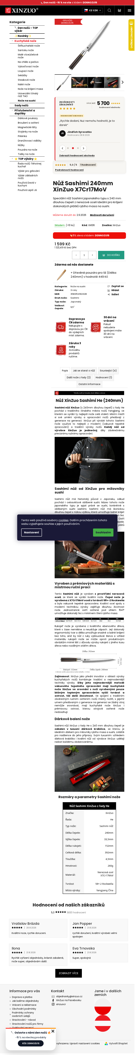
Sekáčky (22, 75)
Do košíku (113, 255)
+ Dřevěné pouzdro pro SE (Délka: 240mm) (94, 274)
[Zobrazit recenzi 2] (73, 148)
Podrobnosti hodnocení (69, 169)
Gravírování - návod (24, 1020)
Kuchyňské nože (25, 41)
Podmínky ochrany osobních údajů (23, 1014)
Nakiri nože (24, 84)
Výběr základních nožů (28, 177)
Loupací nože (25, 71)
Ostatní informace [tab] (89, 384)
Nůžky (21, 145)
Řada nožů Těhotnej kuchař (29, 165)
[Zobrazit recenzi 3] (78, 148)
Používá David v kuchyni (27, 184)
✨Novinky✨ (23, 36)
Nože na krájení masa (30, 89)
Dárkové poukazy (28, 118)
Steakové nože (26, 80)
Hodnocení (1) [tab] (104, 377)
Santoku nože (26, 50)
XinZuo (116, 225)
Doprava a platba (22, 997)
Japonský (76, 301)
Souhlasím (103, 532)
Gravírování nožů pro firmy (27, 1024)
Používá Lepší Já (27, 190)
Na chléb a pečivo (28, 62)
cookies (63, 520)
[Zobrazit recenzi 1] (68, 148)
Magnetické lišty (27, 127)
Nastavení (31, 532)
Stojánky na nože (28, 131)
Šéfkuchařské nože (29, 45)
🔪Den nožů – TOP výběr (26, 29)
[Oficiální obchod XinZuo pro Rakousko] (102, 1023)
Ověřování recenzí (23, 1027)
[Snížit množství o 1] (76, 255)
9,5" (73, 307)
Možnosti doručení (102, 215)
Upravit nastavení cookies (85, 1043)
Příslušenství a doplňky (25, 112)
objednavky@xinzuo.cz (69, 996)
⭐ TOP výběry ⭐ (26, 159)
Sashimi (75, 297)
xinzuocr (61, 1004)
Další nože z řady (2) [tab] (79, 377)
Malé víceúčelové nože (28, 56)
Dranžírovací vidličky (29, 140)
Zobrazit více (68, 973)
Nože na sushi (26, 100)
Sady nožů (21, 105)
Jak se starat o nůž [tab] (84, 370)
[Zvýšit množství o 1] (92, 255)
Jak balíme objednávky (25, 1001)
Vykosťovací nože (28, 66)
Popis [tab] (65, 370)
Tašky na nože (26, 154)
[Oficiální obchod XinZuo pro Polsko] (102, 1006)
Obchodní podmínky (24, 1008)
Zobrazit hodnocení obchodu (77, 155)
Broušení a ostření (28, 122)
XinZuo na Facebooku (68, 1000)
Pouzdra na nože (27, 149)
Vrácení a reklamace (24, 1005)
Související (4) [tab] (108, 370)
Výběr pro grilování (29, 171)
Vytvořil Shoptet (118, 1043)
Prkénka (22, 136)
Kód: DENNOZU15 (30, 1043)
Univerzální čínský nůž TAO (28, 95)
